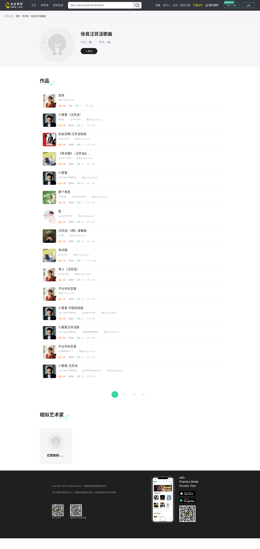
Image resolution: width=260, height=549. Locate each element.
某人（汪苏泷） (68, 269)
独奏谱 (71, 125)
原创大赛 (185, 5)
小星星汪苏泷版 (68, 327)
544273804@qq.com (92, 370)
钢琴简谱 (58, 5)
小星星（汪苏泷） (70, 114)
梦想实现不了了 (67, 351)
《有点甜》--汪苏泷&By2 (74, 153)
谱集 (158, 5)
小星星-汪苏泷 (67, 365)
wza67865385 (80, 197)
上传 (248, 5)
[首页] (15, 5)
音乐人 (166, 5)
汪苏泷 (61, 197)
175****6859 (66, 158)
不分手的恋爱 (67, 288)
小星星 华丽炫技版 (70, 308)
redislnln (64, 255)
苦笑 (61, 95)
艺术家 (25, 16)
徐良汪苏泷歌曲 (38, 16)
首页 (18, 16)
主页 (33, 5)
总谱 (70, 106)
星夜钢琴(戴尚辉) (91, 332)
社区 (175, 5)
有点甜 (62, 250)
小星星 (62, 172)
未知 (60, 119)
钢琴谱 (44, 5)
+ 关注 (89, 51)
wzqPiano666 (89, 313)
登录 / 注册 (231, 5)
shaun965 (76, 119)
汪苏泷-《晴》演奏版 (72, 230)
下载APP (198, 5)
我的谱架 (213, 5)
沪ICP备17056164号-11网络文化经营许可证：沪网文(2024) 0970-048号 (84, 492)
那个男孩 (64, 192)
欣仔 (62, 235)
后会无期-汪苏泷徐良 (72, 134)
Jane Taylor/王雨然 (66, 177)
